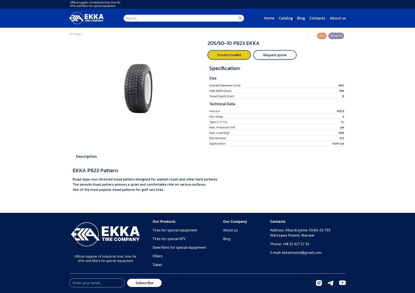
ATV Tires (75, 34)
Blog (301, 18)
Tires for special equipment (175, 230)
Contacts (317, 18)
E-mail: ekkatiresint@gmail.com (295, 252)
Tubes (157, 264)
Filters (158, 256)
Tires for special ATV (169, 238)
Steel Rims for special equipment (179, 247)
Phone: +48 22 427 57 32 (289, 244)
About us (338, 18)
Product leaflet (229, 54)
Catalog (286, 18)
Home (269, 18)
